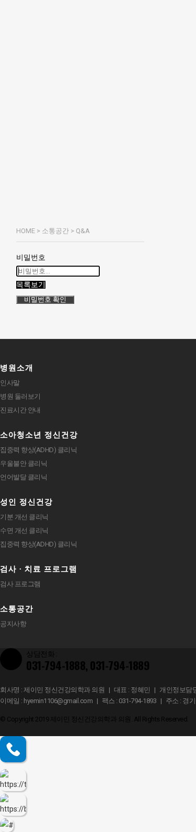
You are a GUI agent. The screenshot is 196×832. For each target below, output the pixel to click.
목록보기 (30, 285)
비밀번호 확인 (45, 299)
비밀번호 (30, 257)
